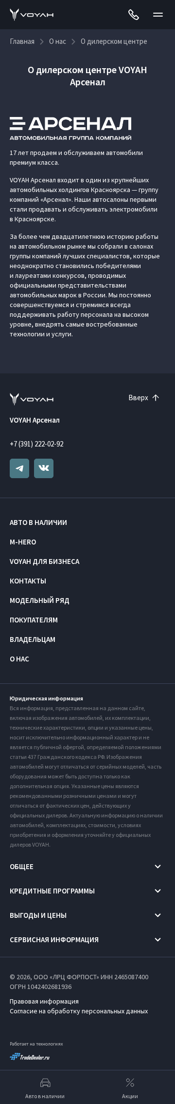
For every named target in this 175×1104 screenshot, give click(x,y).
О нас (19, 658)
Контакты (28, 580)
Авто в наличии (38, 522)
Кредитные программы (52, 890)
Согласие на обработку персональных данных (79, 1011)
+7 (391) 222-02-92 (36, 443)
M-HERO (23, 541)
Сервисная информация (54, 939)
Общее (22, 866)
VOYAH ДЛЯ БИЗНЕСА (44, 561)
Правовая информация (44, 1001)
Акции (130, 1096)
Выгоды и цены (38, 915)
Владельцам (32, 639)
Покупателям (34, 619)
